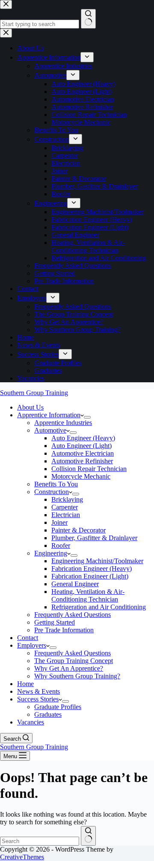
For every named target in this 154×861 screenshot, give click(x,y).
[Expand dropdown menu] (87, 417)
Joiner (59, 522)
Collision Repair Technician (89, 468)
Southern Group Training (34, 392)
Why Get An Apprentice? (68, 668)
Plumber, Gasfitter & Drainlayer (94, 537)
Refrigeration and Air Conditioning (98, 607)
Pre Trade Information (64, 630)
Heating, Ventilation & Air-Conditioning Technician (87, 595)
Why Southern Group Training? (77, 676)
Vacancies (30, 722)
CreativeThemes (22, 857)
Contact (27, 637)
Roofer (60, 545)
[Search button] (88, 836)
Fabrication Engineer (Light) (89, 576)
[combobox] (39, 841)
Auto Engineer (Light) (81, 445)
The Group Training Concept (73, 660)
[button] (82, 415)
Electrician (65, 514)
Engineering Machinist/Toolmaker (97, 560)
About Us (30, 407)
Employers (31, 645)
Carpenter (64, 507)
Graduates (48, 714)
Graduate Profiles (57, 706)
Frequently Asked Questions (72, 614)
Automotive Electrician (82, 453)
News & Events (38, 691)
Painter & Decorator (78, 530)
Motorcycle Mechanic (80, 476)
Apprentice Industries (63, 422)
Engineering (50, 553)
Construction (51, 491)
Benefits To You (56, 484)
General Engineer (75, 584)
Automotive (50, 430)
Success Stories (38, 699)
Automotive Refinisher (82, 461)
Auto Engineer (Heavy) (83, 438)
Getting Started (54, 622)
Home (25, 683)
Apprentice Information (48, 415)
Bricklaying (67, 499)
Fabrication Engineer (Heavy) (91, 568)
